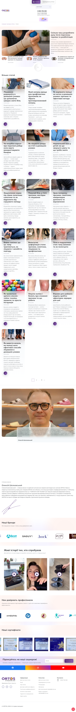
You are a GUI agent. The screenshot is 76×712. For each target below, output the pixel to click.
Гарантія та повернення (26, 693)
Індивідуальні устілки (48, 1)
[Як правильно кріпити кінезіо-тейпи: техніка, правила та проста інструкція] (13, 303)
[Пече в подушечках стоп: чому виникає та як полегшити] (62, 253)
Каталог (37, 1)
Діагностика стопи (25, 680)
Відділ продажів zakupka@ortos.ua (43, 692)
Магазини (41, 687)
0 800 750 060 (42, 11)
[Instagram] (38, 667)
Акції (21, 682)
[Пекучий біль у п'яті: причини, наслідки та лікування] (37, 203)
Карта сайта (23, 696)
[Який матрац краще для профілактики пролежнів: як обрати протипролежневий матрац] (37, 103)
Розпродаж (42, 684)
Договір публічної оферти (27, 687)
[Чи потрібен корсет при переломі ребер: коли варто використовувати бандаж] (13, 153)
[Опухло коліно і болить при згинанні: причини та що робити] (37, 303)
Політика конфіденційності (27, 689)
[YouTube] (3, 686)
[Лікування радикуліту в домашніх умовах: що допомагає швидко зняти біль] (13, 103)
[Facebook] (12, 667)
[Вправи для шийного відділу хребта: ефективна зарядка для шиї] (62, 303)
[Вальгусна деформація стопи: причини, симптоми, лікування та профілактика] (37, 253)
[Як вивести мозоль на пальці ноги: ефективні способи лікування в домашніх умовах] (13, 353)
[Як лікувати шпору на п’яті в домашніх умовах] (37, 153)
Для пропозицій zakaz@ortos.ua (47, 689)
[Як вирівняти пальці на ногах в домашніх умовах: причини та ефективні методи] (62, 103)
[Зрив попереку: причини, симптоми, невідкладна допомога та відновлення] (62, 203)
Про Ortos (23, 684)
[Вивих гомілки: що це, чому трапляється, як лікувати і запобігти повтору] (13, 253)
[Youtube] (63, 667)
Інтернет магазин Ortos (8, 24)
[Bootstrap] (10, 679)
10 (41, 380)
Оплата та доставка (25, 691)
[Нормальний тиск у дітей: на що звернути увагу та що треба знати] (62, 153)
